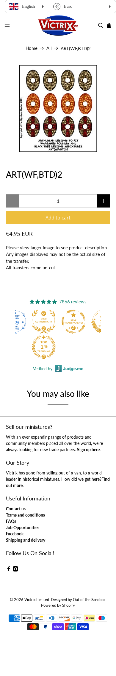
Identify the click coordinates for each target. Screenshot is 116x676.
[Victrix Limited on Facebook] (8, 569)
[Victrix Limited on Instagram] (15, 569)
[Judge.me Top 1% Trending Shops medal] (44, 347)
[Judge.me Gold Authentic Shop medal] (44, 322)
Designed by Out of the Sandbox (78, 599)
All (49, 48)
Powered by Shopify (58, 605)
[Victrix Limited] (58, 25)
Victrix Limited (36, 599)
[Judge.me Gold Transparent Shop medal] (73, 322)
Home (31, 48)
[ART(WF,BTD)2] (58, 108)
